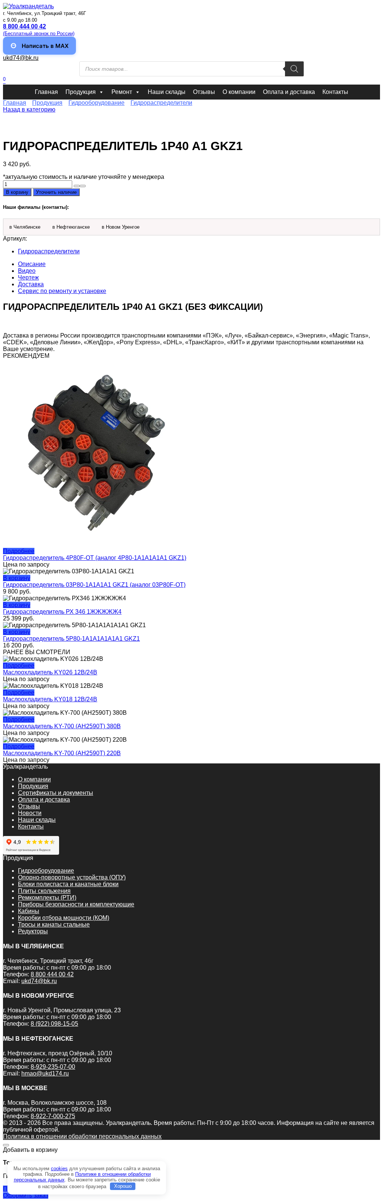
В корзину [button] (16, 578)
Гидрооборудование (96, 103)
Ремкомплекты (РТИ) (47, 897)
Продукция (80, 92)
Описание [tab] (32, 264)
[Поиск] (294, 68)
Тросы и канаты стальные (54, 924)
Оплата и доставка (289, 92)
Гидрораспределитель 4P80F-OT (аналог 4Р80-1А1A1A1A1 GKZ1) (94, 558)
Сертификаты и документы (55, 793)
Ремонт (121, 92)
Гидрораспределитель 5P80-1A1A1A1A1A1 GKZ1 (71, 638)
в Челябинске (24, 227)
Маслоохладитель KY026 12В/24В (50, 672)
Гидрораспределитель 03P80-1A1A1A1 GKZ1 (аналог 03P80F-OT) (94, 585)
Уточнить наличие (56, 192)
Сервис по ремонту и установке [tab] (62, 291)
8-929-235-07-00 (53, 1067)
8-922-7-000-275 (53, 1116)
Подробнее (18, 551)
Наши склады (167, 92)
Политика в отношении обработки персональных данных (82, 1136)
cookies (59, 1168)
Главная (46, 92)
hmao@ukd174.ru (45, 1073)
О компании (239, 92)
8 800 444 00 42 (52, 974)
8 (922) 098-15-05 (54, 1024)
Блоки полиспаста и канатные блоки (68, 884)
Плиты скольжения (44, 891)
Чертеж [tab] (28, 277)
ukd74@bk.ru (21, 58)
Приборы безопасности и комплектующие (76, 904)
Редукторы (33, 931)
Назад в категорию (29, 109)
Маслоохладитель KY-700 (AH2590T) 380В (62, 726)
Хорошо (123, 1186)
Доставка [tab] (31, 284)
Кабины (28, 911)
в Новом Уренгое (121, 227)
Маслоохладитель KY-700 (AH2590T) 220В (62, 753)
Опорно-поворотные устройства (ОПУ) (72, 877)
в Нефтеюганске (71, 227)
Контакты (335, 92)
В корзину (17, 192)
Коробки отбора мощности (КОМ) (63, 918)
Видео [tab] (27, 271)
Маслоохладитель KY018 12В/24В (50, 699)
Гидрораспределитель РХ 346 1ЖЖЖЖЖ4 (62, 611)
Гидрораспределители (161, 103)
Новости (30, 813)
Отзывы (204, 92)
